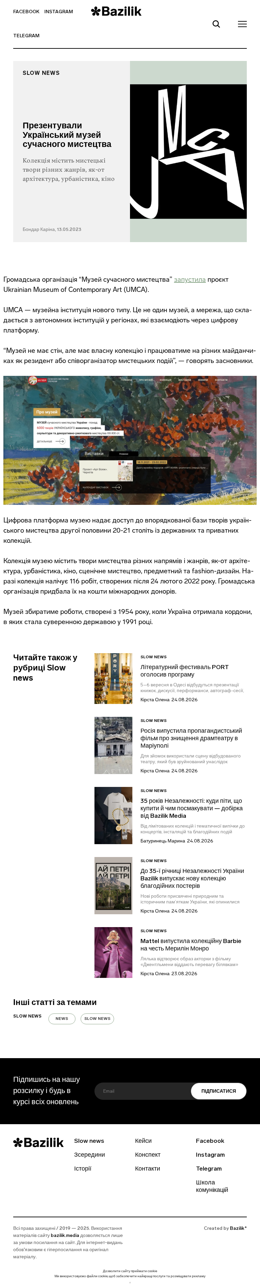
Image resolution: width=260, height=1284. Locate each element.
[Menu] (240, 23)
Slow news (41, 73)
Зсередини (89, 1155)
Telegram (26, 36)
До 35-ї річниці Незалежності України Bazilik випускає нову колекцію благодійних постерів (192, 879)
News (62, 1019)
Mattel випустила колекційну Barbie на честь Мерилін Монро (190, 945)
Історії (82, 1169)
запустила (190, 279)
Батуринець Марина (162, 841)
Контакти (147, 1169)
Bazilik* (238, 1228)
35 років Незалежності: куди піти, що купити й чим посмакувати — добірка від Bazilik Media (191, 808)
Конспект (147, 1155)
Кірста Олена (155, 700)
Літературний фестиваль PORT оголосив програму (184, 671)
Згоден (130, 1282)
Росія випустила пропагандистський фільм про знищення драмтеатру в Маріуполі (191, 738)
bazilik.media (65, 1235)
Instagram (58, 12)
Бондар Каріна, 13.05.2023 (52, 229)
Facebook (26, 12)
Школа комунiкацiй (212, 1187)
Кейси (143, 1141)
